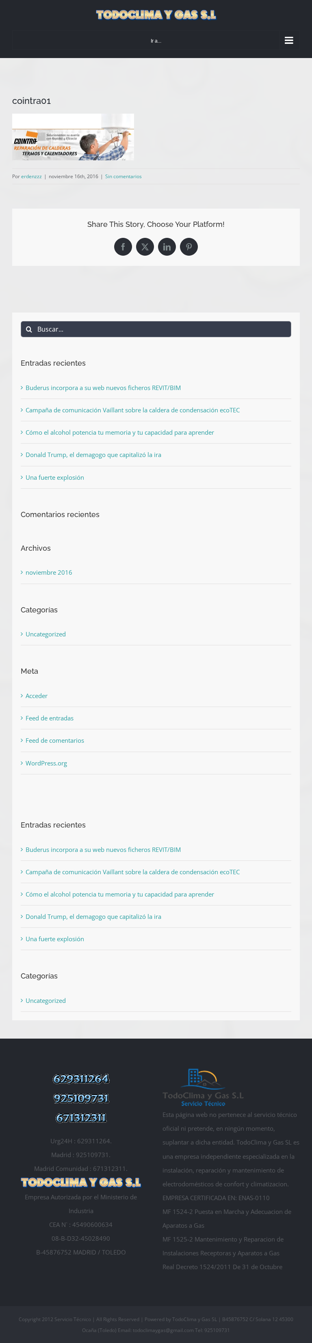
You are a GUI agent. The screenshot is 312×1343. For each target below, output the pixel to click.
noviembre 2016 (49, 572)
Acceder (37, 696)
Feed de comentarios (55, 740)
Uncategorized (46, 634)
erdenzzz (31, 176)
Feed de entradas (50, 718)
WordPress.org (46, 763)
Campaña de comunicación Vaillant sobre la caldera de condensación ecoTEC (133, 410)
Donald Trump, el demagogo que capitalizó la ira (93, 455)
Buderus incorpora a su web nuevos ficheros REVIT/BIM (103, 388)
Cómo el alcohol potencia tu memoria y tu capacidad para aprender (120, 432)
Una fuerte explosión (55, 477)
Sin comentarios (123, 176)
